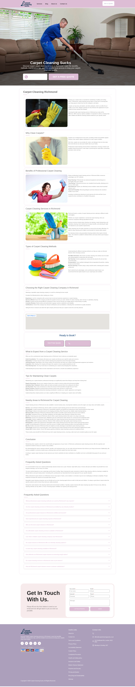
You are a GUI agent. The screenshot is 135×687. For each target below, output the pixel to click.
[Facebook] (22, 643)
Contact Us (63, 4)
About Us (54, 4)
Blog (46, 4)
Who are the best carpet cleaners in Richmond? (40, 524)
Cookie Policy (72, 651)
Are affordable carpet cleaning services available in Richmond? (44, 530)
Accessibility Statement (74, 647)
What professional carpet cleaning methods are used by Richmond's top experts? (50, 501)
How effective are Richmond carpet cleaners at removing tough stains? (47, 554)
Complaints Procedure (74, 654)
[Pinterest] (39, 643)
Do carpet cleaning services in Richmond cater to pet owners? (44, 560)
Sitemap (70, 679)
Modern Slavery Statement (75, 665)
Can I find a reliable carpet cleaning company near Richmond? (44, 536)
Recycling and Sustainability (76, 675)
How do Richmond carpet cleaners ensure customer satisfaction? (45, 566)
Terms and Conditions (74, 640)
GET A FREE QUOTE (63, 77)
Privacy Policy (72, 644)
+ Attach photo (79, 609)
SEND (100, 609)
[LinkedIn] (35, 643)
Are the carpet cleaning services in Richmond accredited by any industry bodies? (50, 507)
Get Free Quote (54, 343)
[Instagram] (30, 643)
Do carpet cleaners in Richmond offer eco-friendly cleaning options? (46, 542)
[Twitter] (26, 643)
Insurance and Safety (74, 661)
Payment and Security (74, 668)
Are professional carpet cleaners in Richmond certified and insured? (46, 512)
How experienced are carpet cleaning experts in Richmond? (43, 518)
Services (39, 4)
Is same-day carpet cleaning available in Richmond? (41, 548)
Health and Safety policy (75, 658)
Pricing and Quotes (73, 672)
